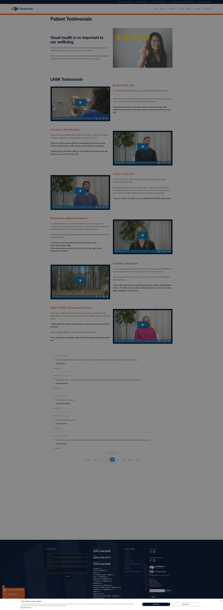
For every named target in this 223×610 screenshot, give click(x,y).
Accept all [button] (156, 604)
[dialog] (111, 604)
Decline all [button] (185, 604)
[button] (79, 608)
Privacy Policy (62, 605)
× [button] (221, 600)
